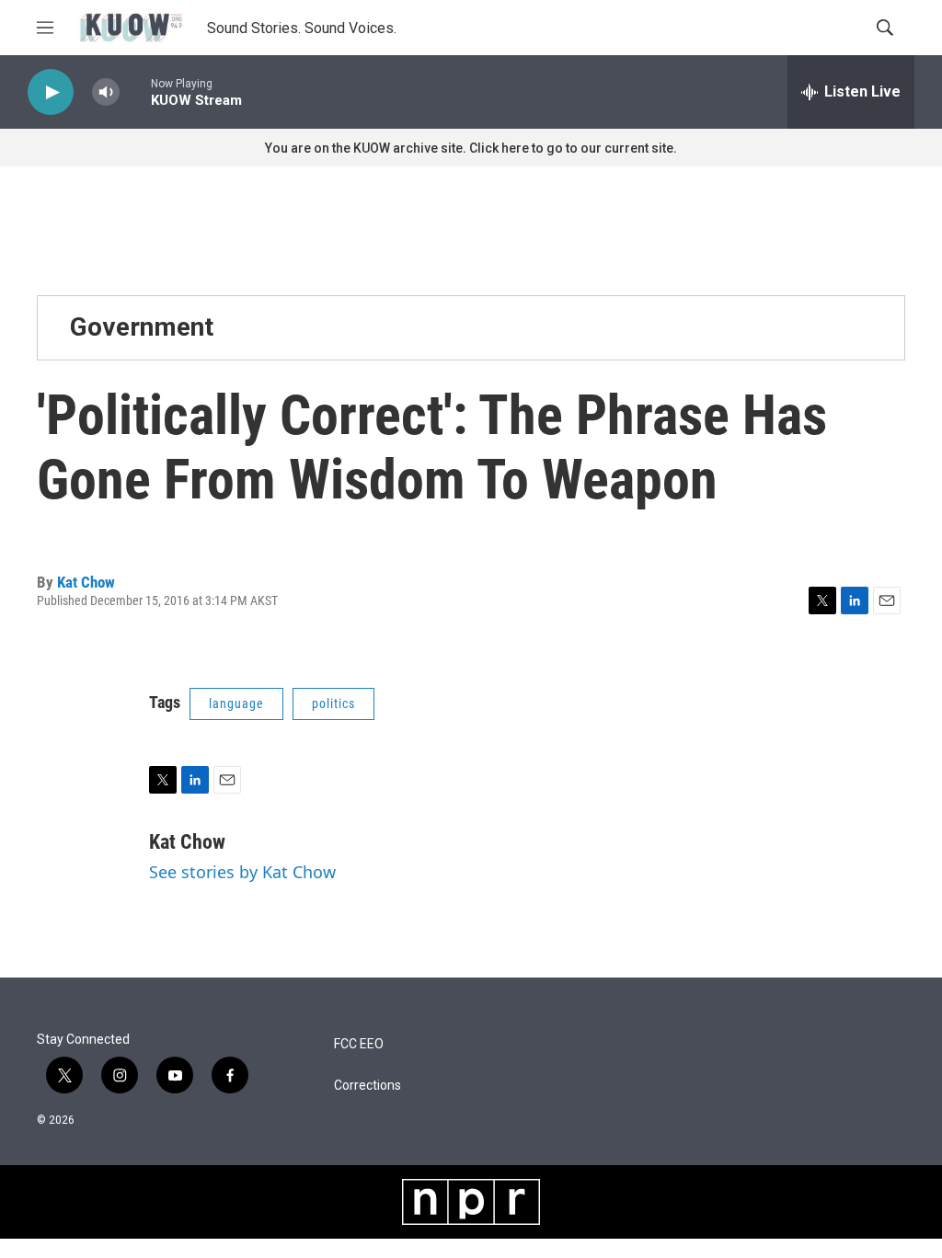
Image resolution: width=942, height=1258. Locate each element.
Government (141, 327)
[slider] (135, 91)
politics (333, 703)
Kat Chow (86, 582)
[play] (50, 92)
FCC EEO (359, 1044)
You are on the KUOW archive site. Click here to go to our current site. (471, 148)
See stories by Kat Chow (242, 872)
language (236, 703)
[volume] (105, 92)
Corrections (367, 1085)
